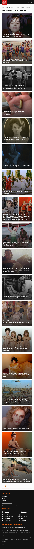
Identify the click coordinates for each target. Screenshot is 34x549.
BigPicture (11, 7)
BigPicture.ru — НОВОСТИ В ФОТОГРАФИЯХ (14, 527)
